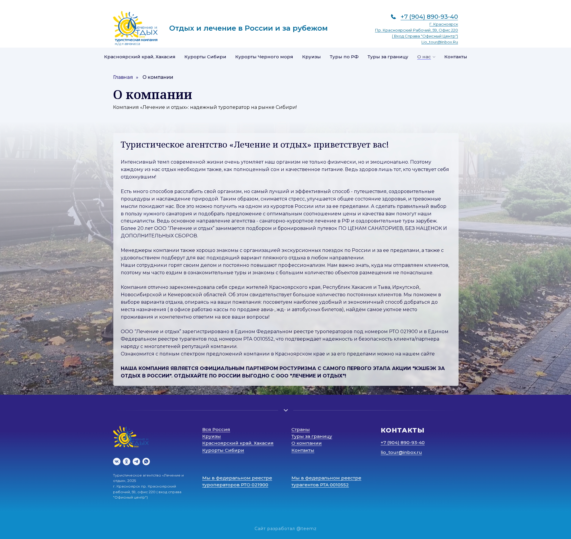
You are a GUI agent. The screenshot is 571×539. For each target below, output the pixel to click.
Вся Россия (216, 429)
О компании (157, 77)
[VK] (116, 461)
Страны (300, 429)
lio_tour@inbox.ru (439, 42)
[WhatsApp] (146, 461)
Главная (123, 77)
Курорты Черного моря (264, 56)
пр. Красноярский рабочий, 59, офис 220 (416, 30)
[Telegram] (136, 461)
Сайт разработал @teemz (286, 528)
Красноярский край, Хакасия (139, 56)
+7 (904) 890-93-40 (429, 16)
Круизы (311, 56)
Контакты (455, 56)
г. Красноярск (443, 24)
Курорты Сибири (205, 56)
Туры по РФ (344, 56)
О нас (424, 56)
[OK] (126, 461)
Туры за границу (388, 56)
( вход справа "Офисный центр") (425, 36)
